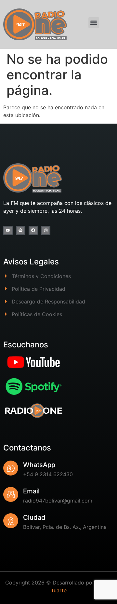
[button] (93, 22)
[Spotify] (20, 230)
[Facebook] (33, 230)
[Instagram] (45, 230)
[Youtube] (8, 230)
